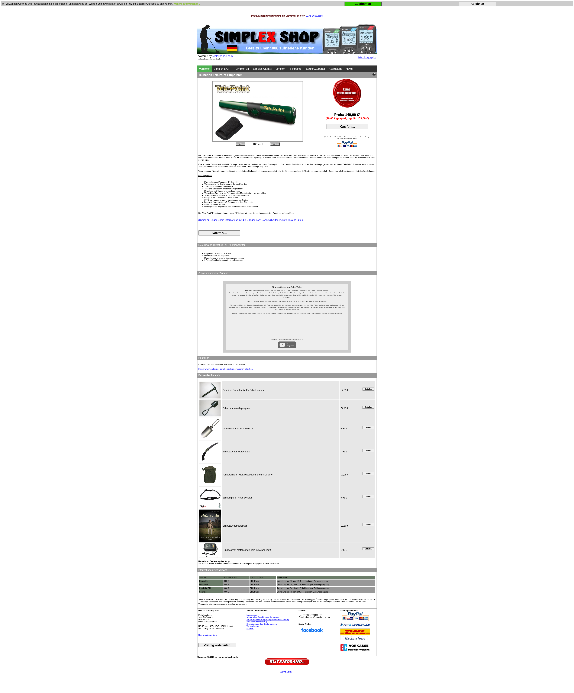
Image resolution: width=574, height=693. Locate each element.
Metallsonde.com (222, 56)
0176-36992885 (314, 16)
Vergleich (204, 68)
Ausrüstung (335, 68)
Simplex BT (242, 68)
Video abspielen (290, 344)
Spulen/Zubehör (315, 68)
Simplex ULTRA (262, 68)
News (349, 68)
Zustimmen (363, 3)
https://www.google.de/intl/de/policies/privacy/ (326, 313)
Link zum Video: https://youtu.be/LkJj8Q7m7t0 (287, 339)
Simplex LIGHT (223, 68)
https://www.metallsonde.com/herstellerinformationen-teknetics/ (225, 369)
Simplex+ (281, 68)
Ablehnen (477, 3)
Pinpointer (296, 68)
